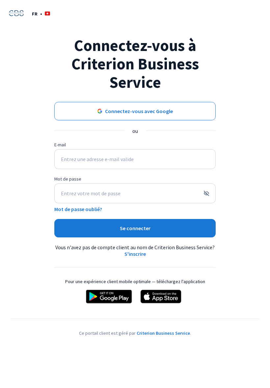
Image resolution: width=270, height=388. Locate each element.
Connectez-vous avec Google (139, 111)
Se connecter (135, 228)
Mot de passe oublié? (78, 209)
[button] (41, 13)
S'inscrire (135, 254)
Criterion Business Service (163, 333)
